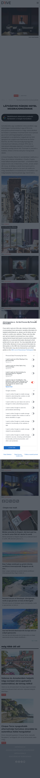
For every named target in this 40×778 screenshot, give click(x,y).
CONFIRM (11, 447)
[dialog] (20, 389)
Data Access (18, 454)
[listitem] (20, 356)
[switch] (32, 360)
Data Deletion (8, 454)
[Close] (36, 322)
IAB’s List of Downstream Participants (22, 350)
